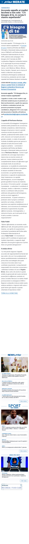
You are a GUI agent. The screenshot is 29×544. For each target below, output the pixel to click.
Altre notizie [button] (23, 401)
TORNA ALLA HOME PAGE (9, 293)
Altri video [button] (24, 481)
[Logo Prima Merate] (14, 2)
